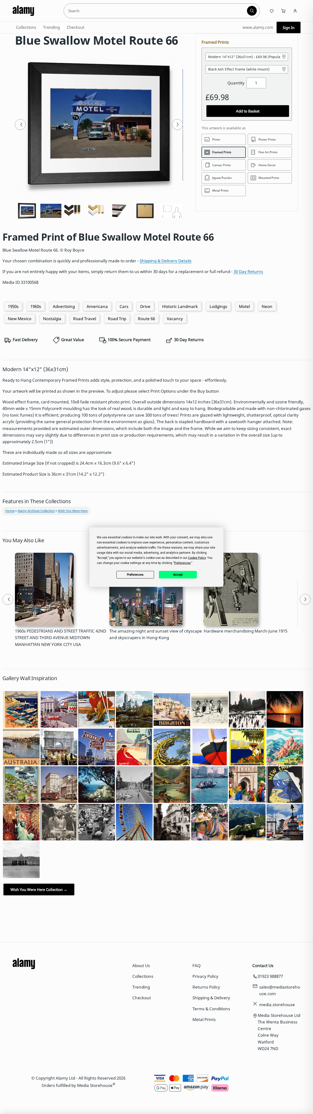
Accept (178, 574)
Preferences (135, 574)
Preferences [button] (182, 562)
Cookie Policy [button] (197, 557)
